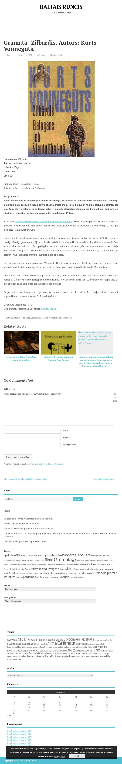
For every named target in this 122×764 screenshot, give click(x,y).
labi (77, 756)
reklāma (40, 577)
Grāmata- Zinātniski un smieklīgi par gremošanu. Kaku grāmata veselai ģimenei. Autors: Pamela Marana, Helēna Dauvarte (95, 361)
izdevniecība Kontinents (45, 564)
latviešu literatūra (105, 569)
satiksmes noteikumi (53, 577)
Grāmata (9, 317)
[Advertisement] (61, 29)
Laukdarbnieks (46, 573)
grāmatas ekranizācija (93, 560)
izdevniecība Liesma (87, 564)
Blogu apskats (45, 555)
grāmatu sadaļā (48, 308)
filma (49, 559)
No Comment (56, 55)
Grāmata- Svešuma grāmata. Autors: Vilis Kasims (58, 358)
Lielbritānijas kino (88, 573)
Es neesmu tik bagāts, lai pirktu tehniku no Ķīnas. (26, 478)
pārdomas (29, 577)
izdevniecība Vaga (22, 317)
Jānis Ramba (37, 317)
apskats (9, 555)
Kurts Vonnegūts (51, 317)
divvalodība (9, 560)
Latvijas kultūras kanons (28, 573)
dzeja (18, 560)
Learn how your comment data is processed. (44, 463)
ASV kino (20, 555)
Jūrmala (63, 569)
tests (72, 577)
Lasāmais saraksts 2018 (19, 740)
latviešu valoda (11, 573)
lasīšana (92, 569)
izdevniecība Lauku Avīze (65, 564)
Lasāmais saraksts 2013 (19, 731)
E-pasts (66, 437)
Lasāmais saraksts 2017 (19, 737)
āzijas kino (79, 577)
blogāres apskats (76, 555)
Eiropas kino (28, 560)
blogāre (57, 555)
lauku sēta (58, 573)
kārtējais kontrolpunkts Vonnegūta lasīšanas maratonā (43, 221)
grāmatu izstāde (10, 564)
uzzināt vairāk (59, 756)
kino (71, 568)
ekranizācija (39, 560)
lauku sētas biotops (71, 573)
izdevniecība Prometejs (27, 650)
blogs (34, 555)
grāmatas (41, 55)
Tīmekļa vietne (69, 444)
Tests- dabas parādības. (103, 478)
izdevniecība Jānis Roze (26, 564)
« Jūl (9, 715)
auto (29, 555)
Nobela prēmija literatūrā (39, 656)
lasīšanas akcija (65, 317)
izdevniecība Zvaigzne (45, 569)
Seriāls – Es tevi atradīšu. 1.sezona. (22, 523)
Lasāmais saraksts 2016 (19, 734)
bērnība (106, 555)
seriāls (65, 577)
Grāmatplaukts (108, 560)
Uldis (8, 55)
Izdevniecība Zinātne (22, 569)
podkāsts (19, 577)
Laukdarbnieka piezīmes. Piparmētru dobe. (25, 541)
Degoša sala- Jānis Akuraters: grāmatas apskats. (21, 358)
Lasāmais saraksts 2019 (19, 743)
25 (29, 710)
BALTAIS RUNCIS (61, 6)
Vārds (65, 430)
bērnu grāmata (96, 555)
